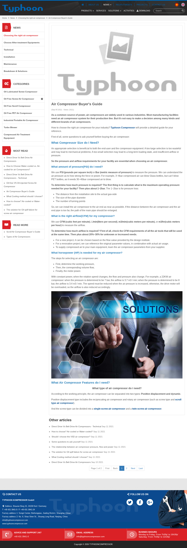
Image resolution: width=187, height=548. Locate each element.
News (106, 4)
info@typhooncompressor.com (90, 536)
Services (101, 11)
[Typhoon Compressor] (22, 8)
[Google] (150, 502)
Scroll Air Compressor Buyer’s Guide (23, 232)
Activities (129, 11)
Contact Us (158, 4)
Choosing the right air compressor (31, 18)
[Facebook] (139, 502)
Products (86, 11)
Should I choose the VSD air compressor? (71, 436)
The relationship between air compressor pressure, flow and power (82, 447)
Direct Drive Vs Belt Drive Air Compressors (71, 462)
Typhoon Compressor (123, 127)
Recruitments (124, 4)
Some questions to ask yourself (66, 442)
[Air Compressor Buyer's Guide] (116, 62)
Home (4, 18)
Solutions (114, 11)
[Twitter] (129, 502)
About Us (93, 4)
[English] (177, 4)
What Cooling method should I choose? (70, 457)
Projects (142, 4)
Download (144, 11)
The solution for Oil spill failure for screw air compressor (77, 452)
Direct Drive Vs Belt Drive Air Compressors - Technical (76, 426)
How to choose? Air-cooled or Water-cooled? (72, 431)
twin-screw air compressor (146, 409)
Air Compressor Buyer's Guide (60, 18)
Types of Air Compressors (18, 237)
